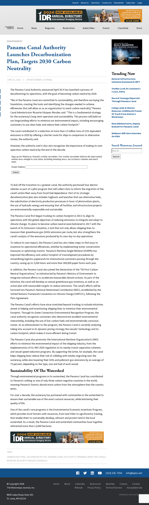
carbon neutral (16, 456)
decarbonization (37, 456)
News (34, 28)
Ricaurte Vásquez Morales (32, 460)
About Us (85, 2)
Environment (15, 41)
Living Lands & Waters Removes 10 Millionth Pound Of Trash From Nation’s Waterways (126, 112)
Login (139, 2)
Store (139, 28)
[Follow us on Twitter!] (85, 473)
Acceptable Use (134, 487)
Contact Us (107, 2)
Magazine (50, 28)
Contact (136, 483)
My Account (95, 483)
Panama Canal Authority (62, 456)
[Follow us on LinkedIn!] (92, 473)
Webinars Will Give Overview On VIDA (126, 135)
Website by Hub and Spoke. (130, 494)
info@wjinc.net (134, 473)
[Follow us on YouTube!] (100, 473)
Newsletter (119, 2)
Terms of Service (114, 487)
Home (20, 28)
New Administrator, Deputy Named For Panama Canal (126, 125)
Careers (123, 483)
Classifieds (123, 28)
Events (106, 28)
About (67, 483)
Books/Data (69, 28)
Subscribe (130, 2)
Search (75, 2)
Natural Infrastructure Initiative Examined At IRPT (126, 80)
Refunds (79, 487)
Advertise (95, 2)
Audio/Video (89, 28)
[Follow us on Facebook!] (77, 473)
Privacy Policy (94, 487)
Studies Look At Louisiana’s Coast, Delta (126, 90)
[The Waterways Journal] (10, 27)
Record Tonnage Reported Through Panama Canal (126, 100)
